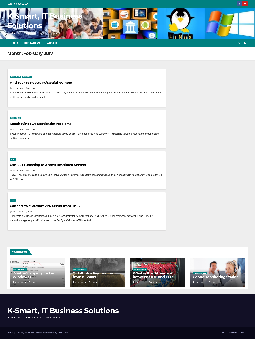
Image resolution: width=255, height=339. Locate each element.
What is (52, 43)
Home (14, 43)
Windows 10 (15, 77)
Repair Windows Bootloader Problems (40, 124)
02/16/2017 (18, 170)
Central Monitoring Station (216, 277)
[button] (239, 43)
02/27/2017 (18, 129)
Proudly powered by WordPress (21, 333)
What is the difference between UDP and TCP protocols (153, 277)
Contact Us (32, 43)
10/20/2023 (141, 282)
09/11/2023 (201, 282)
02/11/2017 (18, 212)
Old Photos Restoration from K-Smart (93, 275)
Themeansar (63, 333)
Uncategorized (19, 269)
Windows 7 (27, 77)
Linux (13, 159)
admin (31, 88)
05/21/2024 (21, 282)
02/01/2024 (81, 282)
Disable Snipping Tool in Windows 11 (33, 275)
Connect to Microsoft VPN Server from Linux (45, 206)
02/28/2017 (18, 88)
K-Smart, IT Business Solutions (63, 310)
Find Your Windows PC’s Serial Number (41, 83)
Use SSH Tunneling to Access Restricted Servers (48, 165)
